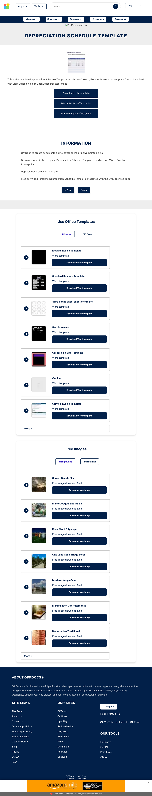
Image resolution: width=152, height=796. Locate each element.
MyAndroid (63, 746)
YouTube (109, 722)
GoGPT (104, 747)
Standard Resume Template (68, 276)
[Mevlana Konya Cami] (39, 593)
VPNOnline (63, 736)
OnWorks (62, 716)
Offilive (104, 757)
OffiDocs (61, 711)
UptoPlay (62, 721)
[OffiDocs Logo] (6, 6)
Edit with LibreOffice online (76, 103)
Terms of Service (20, 736)
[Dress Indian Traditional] (39, 644)
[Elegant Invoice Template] (39, 263)
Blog (14, 746)
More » (28, 428)
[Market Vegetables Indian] (39, 516)
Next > (84, 190)
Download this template (76, 93)
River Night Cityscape (64, 529)
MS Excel (87, 234)
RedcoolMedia (65, 726)
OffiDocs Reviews (70, 777)
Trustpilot (108, 706)
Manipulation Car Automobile (69, 605)
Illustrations (90, 461)
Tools (37, 6)
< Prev (68, 190)
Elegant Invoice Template (66, 250)
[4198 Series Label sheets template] (39, 314)
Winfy (60, 741)
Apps (21, 6)
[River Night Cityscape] (39, 542)
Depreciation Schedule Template (76, 36)
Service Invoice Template (66, 403)
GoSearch (105, 742)
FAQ (14, 762)
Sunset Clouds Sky (63, 478)
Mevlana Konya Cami (64, 580)
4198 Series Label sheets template (72, 301)
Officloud (62, 756)
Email (137, 722)
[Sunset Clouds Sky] (39, 491)
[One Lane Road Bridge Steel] (39, 567)
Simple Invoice (60, 327)
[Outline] (39, 391)
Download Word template (79, 262)
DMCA (15, 756)
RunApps (62, 751)
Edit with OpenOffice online (76, 113)
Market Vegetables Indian (67, 503)
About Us (17, 716)
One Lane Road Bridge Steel (68, 554)
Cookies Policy (20, 741)
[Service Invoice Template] (39, 416)
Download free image (79, 490)
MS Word (67, 234)
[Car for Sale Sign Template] (39, 365)
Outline (56, 378)
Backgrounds (65, 461)
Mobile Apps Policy (22, 731)
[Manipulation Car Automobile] (39, 618)
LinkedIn (123, 722)
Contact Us (18, 721)
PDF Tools (105, 752)
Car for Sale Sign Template (67, 352)
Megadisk (62, 731)
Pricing (15, 751)
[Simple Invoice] (39, 340)
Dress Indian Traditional (66, 631)
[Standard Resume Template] (39, 289)
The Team (17, 711)
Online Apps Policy (22, 726)
